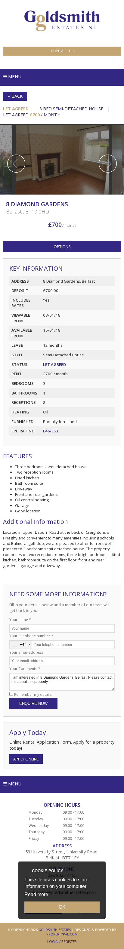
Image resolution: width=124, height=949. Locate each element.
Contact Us (62, 51)
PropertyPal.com (62, 934)
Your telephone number (31, 635)
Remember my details (33, 694)
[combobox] (21, 644)
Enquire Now (33, 703)
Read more (36, 894)
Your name (20, 619)
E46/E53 (50, 431)
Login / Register (62, 941)
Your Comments (24, 668)
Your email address (26, 652)
